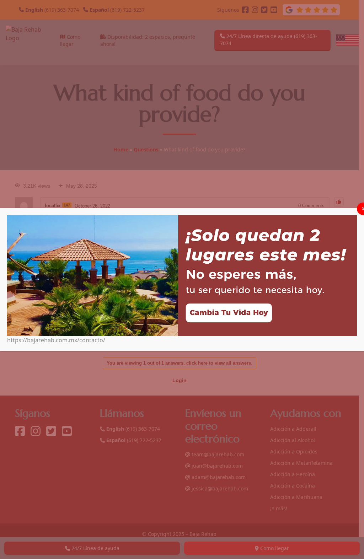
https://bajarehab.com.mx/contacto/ (56, 340)
